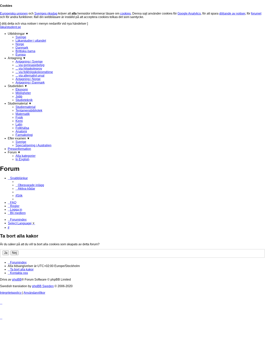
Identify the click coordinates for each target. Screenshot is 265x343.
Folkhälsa (22, 128)
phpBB (17, 279)
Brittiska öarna (25, 51)
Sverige (21, 37)
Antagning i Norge (28, 79)
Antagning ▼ (17, 58)
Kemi (19, 121)
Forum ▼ (14, 152)
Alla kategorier (26, 155)
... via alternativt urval (30, 75)
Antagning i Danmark (30, 82)
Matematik (23, 114)
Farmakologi (24, 135)
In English (22, 159)
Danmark (22, 47)
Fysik (19, 117)
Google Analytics (189, 13)
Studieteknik (24, 100)
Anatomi (21, 131)
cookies (125, 13)
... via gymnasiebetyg (30, 65)
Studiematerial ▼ (20, 103)
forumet (256, 13)
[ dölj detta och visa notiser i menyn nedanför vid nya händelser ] (44, 23)
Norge (20, 44)
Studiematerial (26, 107)
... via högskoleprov (29, 68)
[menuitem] (30, 185)
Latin (19, 124)
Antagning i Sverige (29, 61)
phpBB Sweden (43, 286)
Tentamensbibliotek (29, 110)
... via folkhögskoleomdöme (34, 72)
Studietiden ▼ (17, 86)
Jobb (19, 96)
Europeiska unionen (14, 13)
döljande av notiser (232, 13)
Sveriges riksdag (45, 13)
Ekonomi (22, 89)
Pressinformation (19, 148)
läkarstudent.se (10, 27)
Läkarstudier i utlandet (31, 40)
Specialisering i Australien (33, 145)
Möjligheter (23, 93)
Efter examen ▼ (19, 138)
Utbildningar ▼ (18, 33)
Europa (21, 54)
